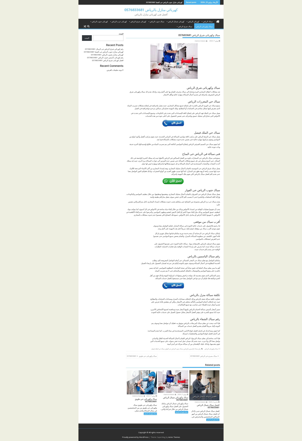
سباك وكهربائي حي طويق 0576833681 (142, 356)
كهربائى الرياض (193, 22)
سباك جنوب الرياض (157, 22)
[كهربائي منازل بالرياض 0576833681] (218, 21)
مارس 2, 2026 (213, 402)
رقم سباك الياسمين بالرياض (192, 349)
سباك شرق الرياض (185, 27)
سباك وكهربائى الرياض (204, 27)
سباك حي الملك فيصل (157, 349)
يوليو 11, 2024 (182, 394)
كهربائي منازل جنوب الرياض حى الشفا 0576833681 (103, 52)
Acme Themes (174, 437)
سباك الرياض (208, 22)
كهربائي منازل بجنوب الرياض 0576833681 (167, 2)
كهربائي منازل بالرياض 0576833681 (151, 10)
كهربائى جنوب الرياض (100, 22)
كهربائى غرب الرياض (119, 22)
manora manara (200, 41)
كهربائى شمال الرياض (176, 22)
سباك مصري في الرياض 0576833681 (203, 356)
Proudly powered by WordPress (135, 437)
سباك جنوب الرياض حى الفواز (174, 349)
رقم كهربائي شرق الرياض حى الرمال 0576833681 (104, 49)
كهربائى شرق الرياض (138, 22)
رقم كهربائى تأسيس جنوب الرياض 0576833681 (105, 57)
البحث (121, 34)
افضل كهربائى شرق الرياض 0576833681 (107, 60)
